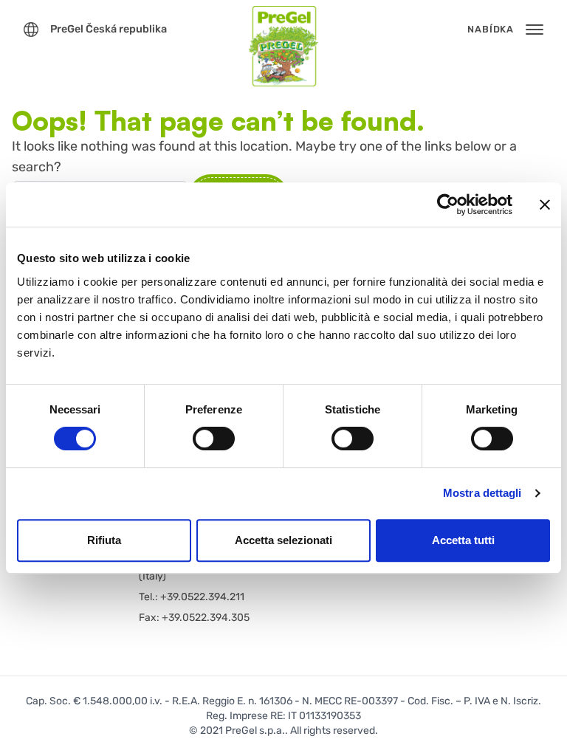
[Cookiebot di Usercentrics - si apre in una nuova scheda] (447, 204)
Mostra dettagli (482, 493)
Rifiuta (104, 540)
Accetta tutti (463, 540)
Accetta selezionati (283, 540)
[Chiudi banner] (545, 204)
